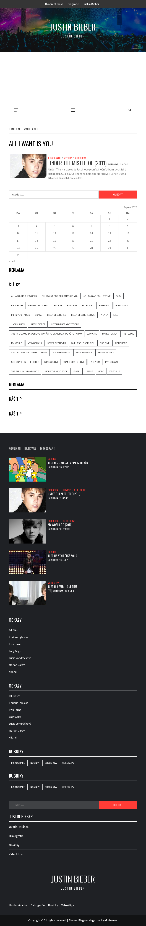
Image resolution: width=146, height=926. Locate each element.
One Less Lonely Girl (83, 343)
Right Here (121, 343)
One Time (105, 343)
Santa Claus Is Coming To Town (29, 352)
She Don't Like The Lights (25, 361)
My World (16, 343)
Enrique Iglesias (18, 637)
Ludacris (92, 333)
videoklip (114, 371)
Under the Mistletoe (55, 371)
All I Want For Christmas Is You (60, 296)
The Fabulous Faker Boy (25, 371)
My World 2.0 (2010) (60, 525)
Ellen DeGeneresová (83, 314)
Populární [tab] (15, 448)
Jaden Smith (18, 324)
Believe (58, 305)
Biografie (73, 4)
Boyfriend (104, 305)
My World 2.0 (35, 343)
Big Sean (72, 305)
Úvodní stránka (54, 4)
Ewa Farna (15, 644)
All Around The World (24, 296)
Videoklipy (53, 583)
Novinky (68, 158)
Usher (76, 371)
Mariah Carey (110, 333)
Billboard (87, 305)
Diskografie (54, 158)
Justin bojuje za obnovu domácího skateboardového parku (46, 333)
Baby (118, 296)
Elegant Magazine (89, 920)
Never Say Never (57, 343)
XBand (13, 672)
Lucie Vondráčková (20, 658)
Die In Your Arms (20, 314)
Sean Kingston (84, 352)
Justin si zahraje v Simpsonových (68, 463)
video (101, 371)
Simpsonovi (51, 361)
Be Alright (17, 305)
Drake (38, 314)
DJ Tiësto (14, 630)
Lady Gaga (15, 651)
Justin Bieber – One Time (62, 587)
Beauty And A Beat (38, 305)
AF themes (110, 920)
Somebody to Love (73, 361)
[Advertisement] (73, 78)
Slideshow (80, 158)
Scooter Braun (62, 352)
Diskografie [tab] (47, 448)
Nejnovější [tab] (30, 448)
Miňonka (114, 164)
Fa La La (104, 314)
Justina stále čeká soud (62, 556)
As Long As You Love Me (97, 296)
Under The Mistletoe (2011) (77, 163)
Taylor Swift (112, 361)
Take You (95, 361)
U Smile (89, 371)
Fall (115, 314)
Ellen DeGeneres (56, 314)
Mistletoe (128, 333)
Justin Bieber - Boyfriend (64, 324)
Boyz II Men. (122, 305)
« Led (12, 261)
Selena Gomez (106, 352)
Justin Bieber (91, 4)
